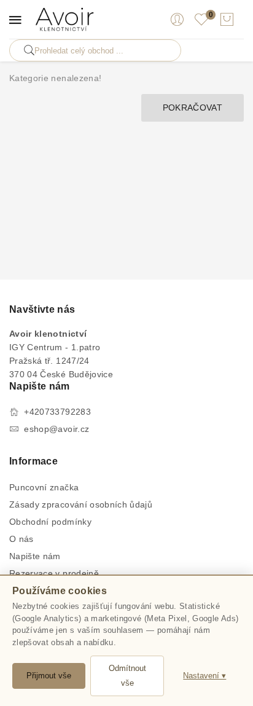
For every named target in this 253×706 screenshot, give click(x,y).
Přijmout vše (48, 675)
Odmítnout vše (127, 676)
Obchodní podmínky (50, 522)
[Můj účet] (177, 19)
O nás (21, 539)
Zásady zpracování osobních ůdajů (80, 504)
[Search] (29, 50)
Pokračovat (193, 107)
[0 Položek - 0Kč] (227, 20)
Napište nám (35, 556)
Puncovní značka (44, 487)
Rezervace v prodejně (54, 573)
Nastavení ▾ (204, 675)
